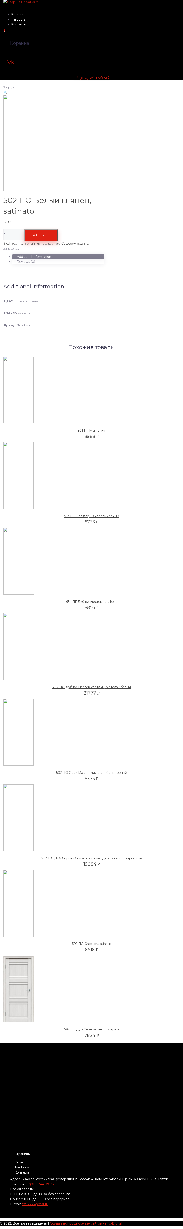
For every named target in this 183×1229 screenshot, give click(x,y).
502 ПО (83, 244)
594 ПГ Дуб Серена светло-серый (91, 1029)
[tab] (58, 256)
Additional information (34, 257)
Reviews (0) (26, 262)
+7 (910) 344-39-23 (91, 77)
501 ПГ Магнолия (91, 431)
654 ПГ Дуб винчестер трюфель (91, 602)
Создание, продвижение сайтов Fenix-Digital (86, 1223)
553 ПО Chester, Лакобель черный (91, 516)
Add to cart (41, 235)
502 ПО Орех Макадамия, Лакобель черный (91, 773)
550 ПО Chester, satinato (91, 944)
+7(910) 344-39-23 (40, 1184)
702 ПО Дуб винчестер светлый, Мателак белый (91, 687)
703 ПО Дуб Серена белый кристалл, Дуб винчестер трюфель (91, 858)
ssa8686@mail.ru (35, 1204)
